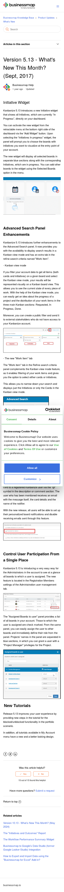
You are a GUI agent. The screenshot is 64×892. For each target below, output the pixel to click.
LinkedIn (15, 754)
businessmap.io (12, 885)
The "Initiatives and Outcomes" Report (24, 833)
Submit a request (44, 790)
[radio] (23, 773)
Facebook (5, 754)
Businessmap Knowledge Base (18, 17)
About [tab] (52, 419)
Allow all (32, 467)
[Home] (19, 7)
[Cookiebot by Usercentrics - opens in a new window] (45, 410)
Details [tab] (32, 419)
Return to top (10, 801)
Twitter (10, 754)
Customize (30, 479)
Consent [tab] (11, 419)
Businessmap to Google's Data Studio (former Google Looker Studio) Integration (28, 847)
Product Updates (46, 17)
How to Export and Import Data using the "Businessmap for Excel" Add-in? (25, 858)
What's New (9, 21)
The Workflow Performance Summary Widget (28, 839)
